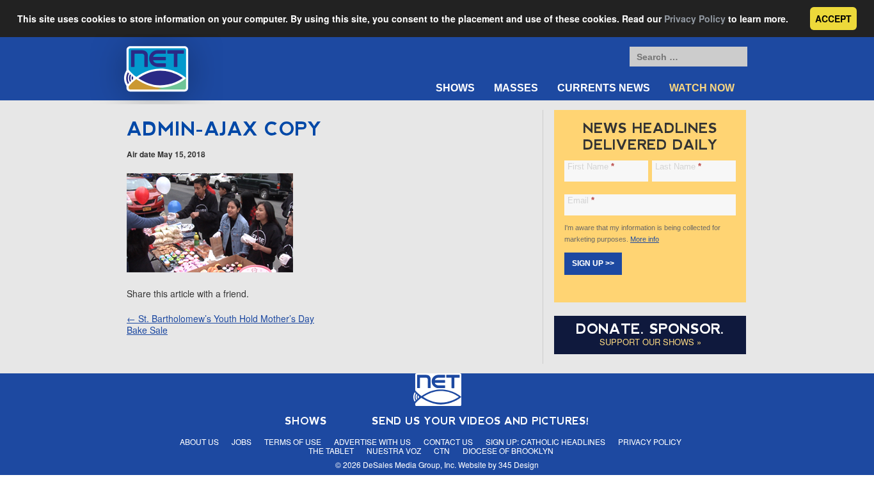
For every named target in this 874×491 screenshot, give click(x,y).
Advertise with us (372, 441)
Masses (516, 87)
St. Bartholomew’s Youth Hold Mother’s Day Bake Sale (220, 324)
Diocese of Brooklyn (508, 450)
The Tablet (331, 450)
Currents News (603, 87)
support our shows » (650, 342)
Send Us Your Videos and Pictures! (480, 421)
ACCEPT (833, 18)
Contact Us (448, 441)
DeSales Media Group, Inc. (409, 464)
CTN (442, 450)
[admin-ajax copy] (210, 268)
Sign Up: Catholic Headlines (545, 441)
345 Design (518, 464)
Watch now (702, 87)
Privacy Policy (695, 18)
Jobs (241, 441)
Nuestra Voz (394, 450)
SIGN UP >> (593, 263)
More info (644, 239)
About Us (199, 441)
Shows (455, 87)
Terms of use (292, 441)
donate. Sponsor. (650, 329)
